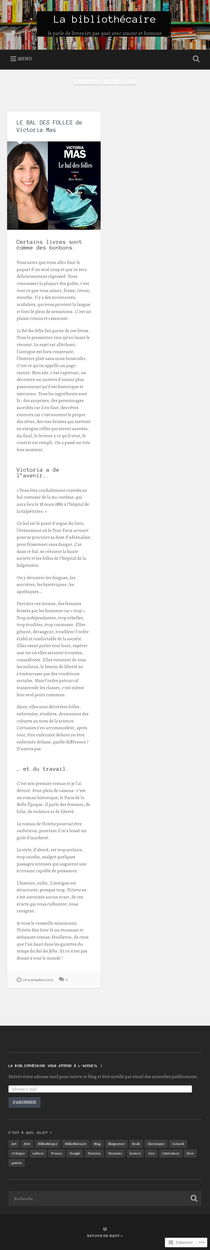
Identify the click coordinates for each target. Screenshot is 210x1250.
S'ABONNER (24, 1102)
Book (136, 1143)
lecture (135, 1153)
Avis (27, 1143)
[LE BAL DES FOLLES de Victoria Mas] (54, 185)
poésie (16, 1162)
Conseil (178, 1143)
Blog (97, 1143)
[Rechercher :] (105, 1198)
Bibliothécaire (75, 1143)
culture (38, 1153)
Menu (25, 58)
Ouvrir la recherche (195, 59)
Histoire (94, 1153)
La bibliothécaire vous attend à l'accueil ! (55, 1065)
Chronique (156, 1143)
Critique (18, 1153)
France (56, 1153)
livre (190, 1153)
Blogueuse (116, 1143)
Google (74, 1153)
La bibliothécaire (105, 19)
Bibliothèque (47, 1143)
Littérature (170, 1153)
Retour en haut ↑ (105, 1235)
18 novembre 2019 (38, 980)
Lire (151, 1153)
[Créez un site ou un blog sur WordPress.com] (105, 1229)
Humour (115, 1153)
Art (13, 1143)
